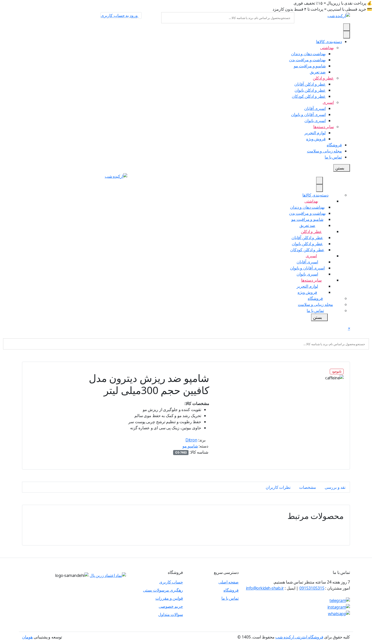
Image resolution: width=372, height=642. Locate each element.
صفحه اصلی (228, 582)
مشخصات (307, 487)
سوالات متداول (170, 614)
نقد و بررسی (335, 487)
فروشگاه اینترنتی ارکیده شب (299, 637)
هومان (27, 637)
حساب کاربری (171, 582)
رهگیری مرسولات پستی (163, 590)
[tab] (335, 487)
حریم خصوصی (171, 606)
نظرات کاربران (278, 487)
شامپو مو (190, 446)
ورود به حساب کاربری (119, 15)
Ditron (191, 440)
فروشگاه (231, 590)
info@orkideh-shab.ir (265, 588)
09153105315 (311, 588)
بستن (340, 168)
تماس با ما (230, 598)
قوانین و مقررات (169, 598)
